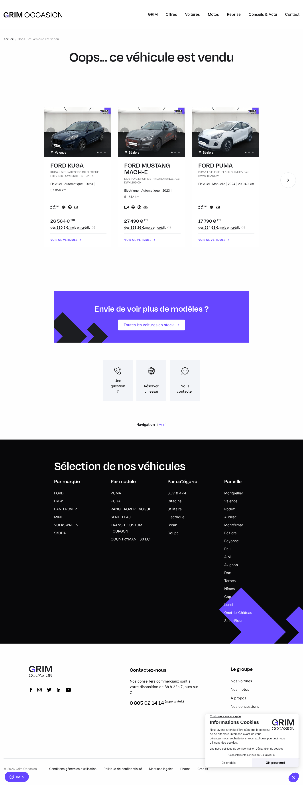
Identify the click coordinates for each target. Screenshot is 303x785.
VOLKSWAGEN (66, 525)
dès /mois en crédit (70, 227)
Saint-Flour (233, 620)
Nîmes (229, 588)
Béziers (230, 533)
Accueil (9, 39)
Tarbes (230, 581)
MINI (58, 517)
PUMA (116, 493)
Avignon (231, 565)
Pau (227, 549)
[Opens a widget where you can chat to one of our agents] (16, 777)
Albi (227, 557)
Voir (161, 424)
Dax (227, 573)
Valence (230, 501)
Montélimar (233, 525)
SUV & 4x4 (176, 493)
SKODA (60, 533)
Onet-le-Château (238, 612)
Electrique (175, 517)
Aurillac (230, 517)
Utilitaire (174, 509)
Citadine (174, 501)
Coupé (173, 533)
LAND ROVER (65, 509)
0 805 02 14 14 (147, 703)
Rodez (229, 509)
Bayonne (231, 541)
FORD (59, 493)
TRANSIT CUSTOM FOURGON (126, 528)
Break (172, 525)
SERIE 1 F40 (121, 517)
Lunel (228, 604)
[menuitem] (153, 14)
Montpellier (233, 493)
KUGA (116, 501)
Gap (227, 596)
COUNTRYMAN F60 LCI (131, 539)
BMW (58, 501)
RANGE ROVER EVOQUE (131, 509)
